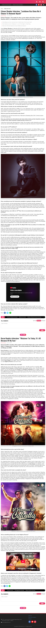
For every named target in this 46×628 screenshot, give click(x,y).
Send (42, 330)
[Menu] (39, 2)
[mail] (43, 5)
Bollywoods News (7, 8)
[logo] (5, 1)
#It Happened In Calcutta (19, 590)
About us (30, 615)
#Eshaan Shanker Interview (12, 317)
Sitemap (29, 618)
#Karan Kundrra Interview (30, 590)
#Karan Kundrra (10, 590)
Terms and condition (32, 617)
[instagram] (41, 5)
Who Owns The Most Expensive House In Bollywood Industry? (14, 25)
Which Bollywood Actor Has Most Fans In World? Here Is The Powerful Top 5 (17, 22)
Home (2, 8)
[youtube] (39, 5)
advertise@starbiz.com (6, 622)
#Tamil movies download (17, 4)
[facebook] (36, 5)
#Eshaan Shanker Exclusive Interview (34, 317)
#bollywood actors (22, 317)
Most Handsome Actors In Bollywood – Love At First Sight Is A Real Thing (16, 24)
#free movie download (6, 4)
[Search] (43, 2)
